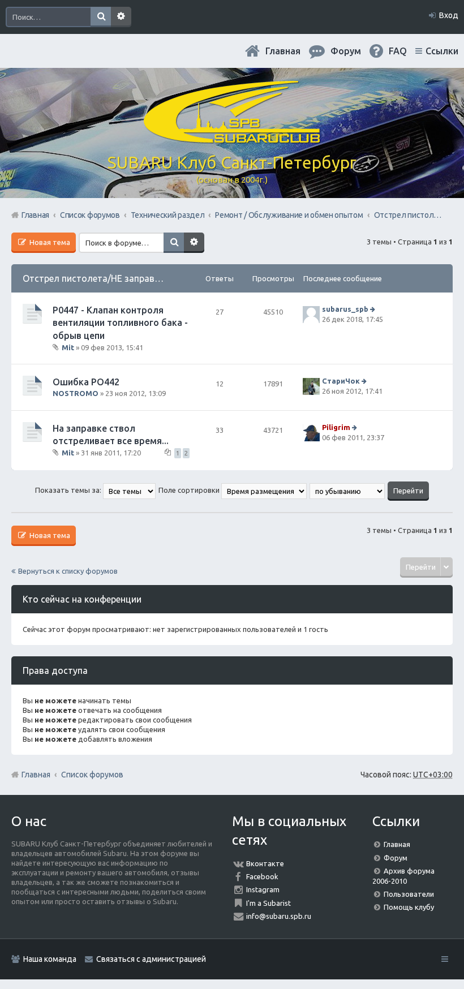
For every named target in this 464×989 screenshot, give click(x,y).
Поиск (101, 17)
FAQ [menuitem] (398, 51)
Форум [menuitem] (345, 51)
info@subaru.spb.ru (278, 916)
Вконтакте (265, 863)
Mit (68, 347)
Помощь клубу (409, 907)
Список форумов (92, 774)
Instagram (263, 889)
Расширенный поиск (121, 17)
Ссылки (442, 51)
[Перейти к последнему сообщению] (373, 309)
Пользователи (409, 894)
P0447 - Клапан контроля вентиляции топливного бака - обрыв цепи (120, 323)
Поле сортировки (189, 490)
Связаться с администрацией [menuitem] (151, 959)
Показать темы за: (69, 490)
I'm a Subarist (268, 903)
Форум (395, 858)
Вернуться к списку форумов (68, 571)
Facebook (262, 876)
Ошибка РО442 (86, 382)
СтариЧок (341, 381)
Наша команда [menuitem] (49, 959)
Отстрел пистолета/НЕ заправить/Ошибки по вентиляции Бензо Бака (173, 278)
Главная (282, 51)
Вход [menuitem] (448, 15)
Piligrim (336, 427)
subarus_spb (345, 309)
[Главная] (232, 138)
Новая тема (49, 242)
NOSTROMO (75, 393)
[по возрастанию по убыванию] (348, 490)
